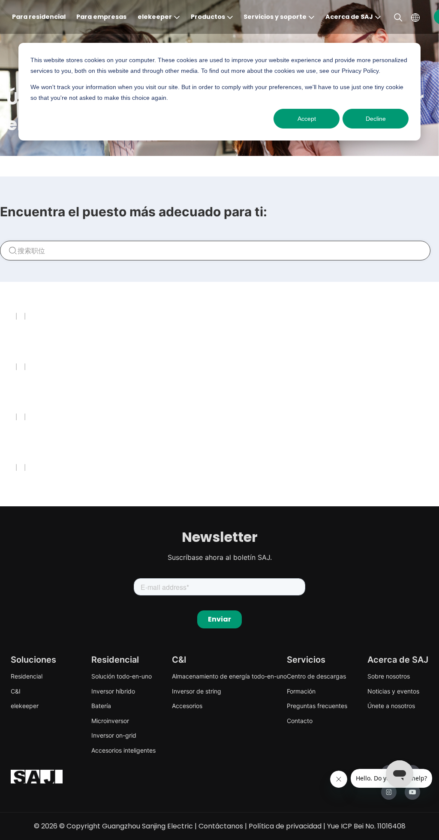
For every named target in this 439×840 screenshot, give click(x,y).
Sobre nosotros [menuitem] (388, 676)
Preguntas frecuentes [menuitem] (317, 705)
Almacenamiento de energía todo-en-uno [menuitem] (229, 676)
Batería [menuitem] (101, 705)
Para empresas (101, 16)
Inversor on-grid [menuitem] (113, 735)
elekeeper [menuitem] (25, 705)
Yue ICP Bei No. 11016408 (366, 826)
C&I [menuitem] (16, 691)
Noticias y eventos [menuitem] (393, 691)
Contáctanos (220, 826)
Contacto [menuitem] (300, 720)
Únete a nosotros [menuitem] (391, 705)
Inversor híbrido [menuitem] (113, 691)
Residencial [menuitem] (26, 676)
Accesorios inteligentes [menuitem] (123, 750)
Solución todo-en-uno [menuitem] (121, 676)
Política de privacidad (285, 826)
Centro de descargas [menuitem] (316, 676)
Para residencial (39, 16)
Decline (376, 118)
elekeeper (155, 16)
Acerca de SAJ (349, 16)
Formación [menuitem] (301, 691)
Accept (307, 118)
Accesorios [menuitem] (187, 705)
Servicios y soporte (275, 16)
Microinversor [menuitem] (110, 720)
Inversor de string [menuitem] (196, 691)
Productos (208, 16)
